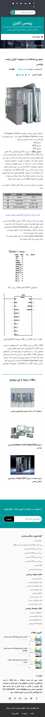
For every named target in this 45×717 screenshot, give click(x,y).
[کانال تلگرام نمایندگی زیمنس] (13, 3)
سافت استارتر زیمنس (35, 604)
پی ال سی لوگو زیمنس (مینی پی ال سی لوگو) (27, 545)
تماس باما (15, 713)
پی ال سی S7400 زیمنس (33, 561)
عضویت (9, 519)
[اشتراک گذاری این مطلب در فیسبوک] (28, 74)
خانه (32, 713)
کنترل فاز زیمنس (37, 578)
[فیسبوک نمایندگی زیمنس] (34, 3)
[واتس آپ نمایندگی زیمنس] (34, 6)
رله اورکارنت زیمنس (36, 612)
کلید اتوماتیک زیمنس (35, 600)
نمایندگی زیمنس (38, 45)
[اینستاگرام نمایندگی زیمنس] (17, 3)
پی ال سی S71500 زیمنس (33, 553)
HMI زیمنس (38, 565)
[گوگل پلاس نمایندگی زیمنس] (21, 3)
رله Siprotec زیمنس (35, 620)
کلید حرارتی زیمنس (36, 597)
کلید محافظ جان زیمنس (34, 586)
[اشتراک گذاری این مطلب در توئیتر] (25, 74)
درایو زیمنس (38, 540)
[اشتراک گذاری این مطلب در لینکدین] (22, 74)
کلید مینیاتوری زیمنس (35, 582)
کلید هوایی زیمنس (36, 589)
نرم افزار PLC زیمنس (35, 569)
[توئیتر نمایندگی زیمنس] (29, 3)
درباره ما (24, 713)
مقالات (28, 45)
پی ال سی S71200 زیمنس (33, 549)
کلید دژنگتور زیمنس (35, 616)
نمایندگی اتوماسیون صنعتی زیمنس (22, 214)
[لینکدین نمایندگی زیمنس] (25, 3)
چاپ (10, 69)
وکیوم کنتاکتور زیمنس (35, 623)
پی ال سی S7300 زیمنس (33, 557)
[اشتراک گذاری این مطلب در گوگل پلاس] (19, 74)
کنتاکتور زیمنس (37, 593)
